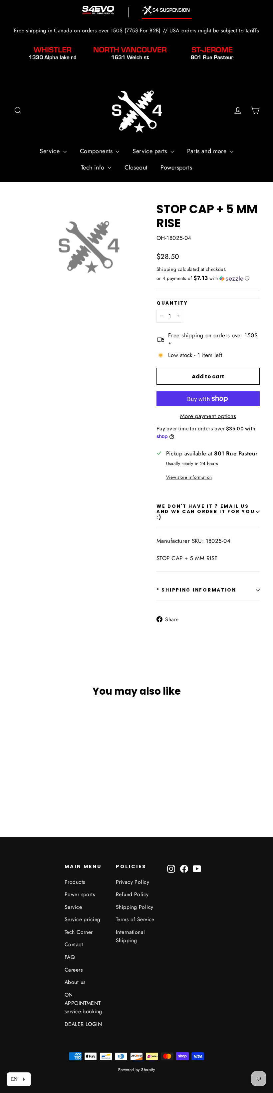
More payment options (208, 416)
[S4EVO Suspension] (98, 10)
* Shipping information (196, 590)
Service (50, 151)
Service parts (151, 151)
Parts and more (207, 151)
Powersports (176, 167)
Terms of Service (135, 919)
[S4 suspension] (167, 10)
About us (75, 982)
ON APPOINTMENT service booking (83, 1003)
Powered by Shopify (136, 1070)
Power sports (80, 894)
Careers (74, 970)
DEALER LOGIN (83, 1024)
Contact (74, 944)
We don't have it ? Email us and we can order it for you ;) (205, 511)
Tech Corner (79, 932)
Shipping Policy (134, 907)
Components (97, 151)
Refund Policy (132, 894)
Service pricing (82, 919)
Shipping (166, 269)
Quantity (172, 303)
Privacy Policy (132, 882)
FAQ (70, 957)
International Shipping (130, 936)
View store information (189, 477)
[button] (208, 278)
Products (75, 882)
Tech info (93, 167)
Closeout (136, 167)
